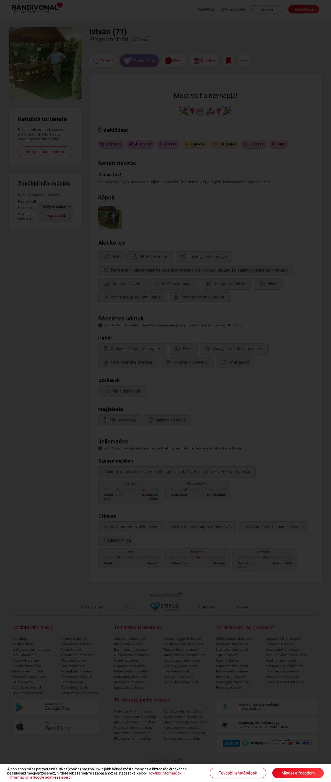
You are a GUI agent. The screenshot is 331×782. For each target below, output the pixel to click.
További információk (165, 773)
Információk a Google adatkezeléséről (40, 777)
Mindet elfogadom (298, 773)
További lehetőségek (238, 773)
